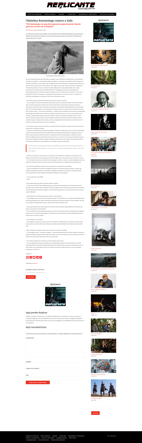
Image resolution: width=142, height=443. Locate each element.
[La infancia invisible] (103, 77)
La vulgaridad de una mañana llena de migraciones (103, 268)
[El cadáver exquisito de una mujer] (103, 122)
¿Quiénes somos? (61, 438)
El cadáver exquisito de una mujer (99, 132)
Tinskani (93, 313)
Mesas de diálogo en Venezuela (98, 289)
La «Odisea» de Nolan (96, 398)
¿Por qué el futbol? (95, 186)
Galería (61, 14)
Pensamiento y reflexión (88, 14)
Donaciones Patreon (58, 440)
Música (35, 263)
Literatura (71, 14)
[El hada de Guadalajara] (103, 326)
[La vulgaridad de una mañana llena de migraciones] (103, 260)
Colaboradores (31, 440)
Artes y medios (50, 14)
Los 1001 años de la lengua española (99, 109)
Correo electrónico (33, 368)
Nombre (29, 361)
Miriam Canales (32, 30)
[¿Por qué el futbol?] (103, 172)
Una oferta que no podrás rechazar (99, 65)
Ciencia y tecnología (32, 438)
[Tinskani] (103, 303)
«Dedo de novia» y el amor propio (99, 207)
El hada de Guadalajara (96, 333)
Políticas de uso (43, 440)
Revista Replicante (111, 436)
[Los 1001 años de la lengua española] (103, 99)
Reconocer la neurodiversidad (98, 374)
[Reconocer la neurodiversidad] (103, 366)
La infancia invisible (95, 86)
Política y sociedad (107, 14)
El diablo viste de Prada (96, 354)
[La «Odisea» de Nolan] (103, 388)
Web (27, 375)
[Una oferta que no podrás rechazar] (103, 57)
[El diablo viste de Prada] (103, 346)
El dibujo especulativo (96, 248)
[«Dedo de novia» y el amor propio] (103, 199)
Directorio (72, 438)
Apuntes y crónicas (34, 14)
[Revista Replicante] (71, 5)
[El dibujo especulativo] (103, 230)
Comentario (30, 338)
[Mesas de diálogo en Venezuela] (103, 281)
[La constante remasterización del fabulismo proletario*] (103, 144)
